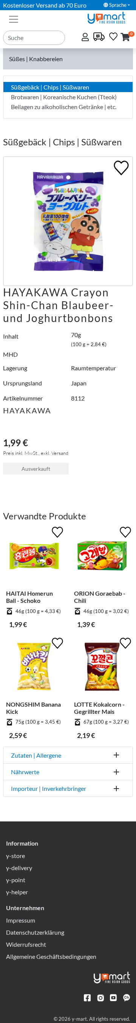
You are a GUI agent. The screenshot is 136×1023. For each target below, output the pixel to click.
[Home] (109, 16)
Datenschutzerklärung (35, 932)
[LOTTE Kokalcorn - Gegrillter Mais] (102, 668)
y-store (15, 855)
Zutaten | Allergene (36, 755)
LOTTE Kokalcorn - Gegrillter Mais (99, 708)
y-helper (17, 891)
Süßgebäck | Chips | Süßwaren (50, 87)
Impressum (20, 920)
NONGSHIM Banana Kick (33, 708)
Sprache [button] (117, 5)
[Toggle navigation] (13, 18)
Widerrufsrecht (26, 944)
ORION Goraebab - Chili (99, 597)
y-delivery (19, 867)
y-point (15, 879)
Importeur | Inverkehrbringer (48, 788)
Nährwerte (25, 771)
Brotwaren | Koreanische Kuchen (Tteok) (64, 96)
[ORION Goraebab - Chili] (102, 557)
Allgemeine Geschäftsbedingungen (51, 956)
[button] (125, 37)
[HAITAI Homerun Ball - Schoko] (34, 557)
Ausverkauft (36, 468)
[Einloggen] (86, 37)
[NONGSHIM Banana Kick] (34, 668)
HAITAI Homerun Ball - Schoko (29, 597)
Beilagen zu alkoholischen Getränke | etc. (63, 106)
